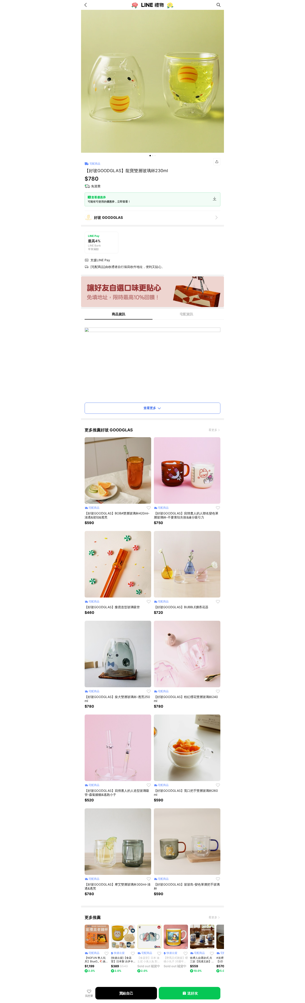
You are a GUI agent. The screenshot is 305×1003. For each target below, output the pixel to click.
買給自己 (126, 993)
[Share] (216, 161)
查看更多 (150, 408)
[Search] (218, 4)
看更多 (213, 430)
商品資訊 (118, 314)
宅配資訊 (186, 314)
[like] (148, 507)
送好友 (192, 993)
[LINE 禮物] (152, 5)
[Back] (86, 4)
